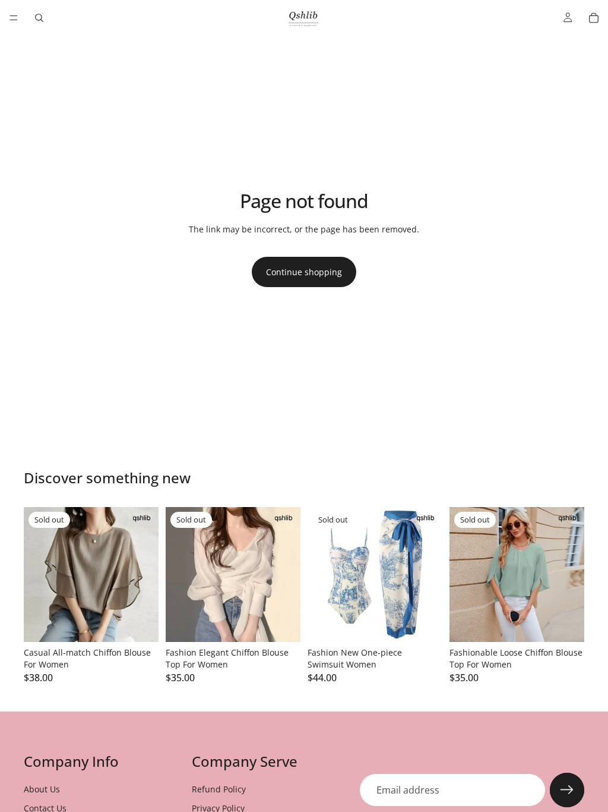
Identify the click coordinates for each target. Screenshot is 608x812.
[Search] (39, 18)
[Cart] (594, 18)
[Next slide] (145, 575)
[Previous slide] (37, 575)
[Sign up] (567, 790)
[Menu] (13, 18)
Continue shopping (304, 272)
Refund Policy (219, 789)
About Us (42, 789)
